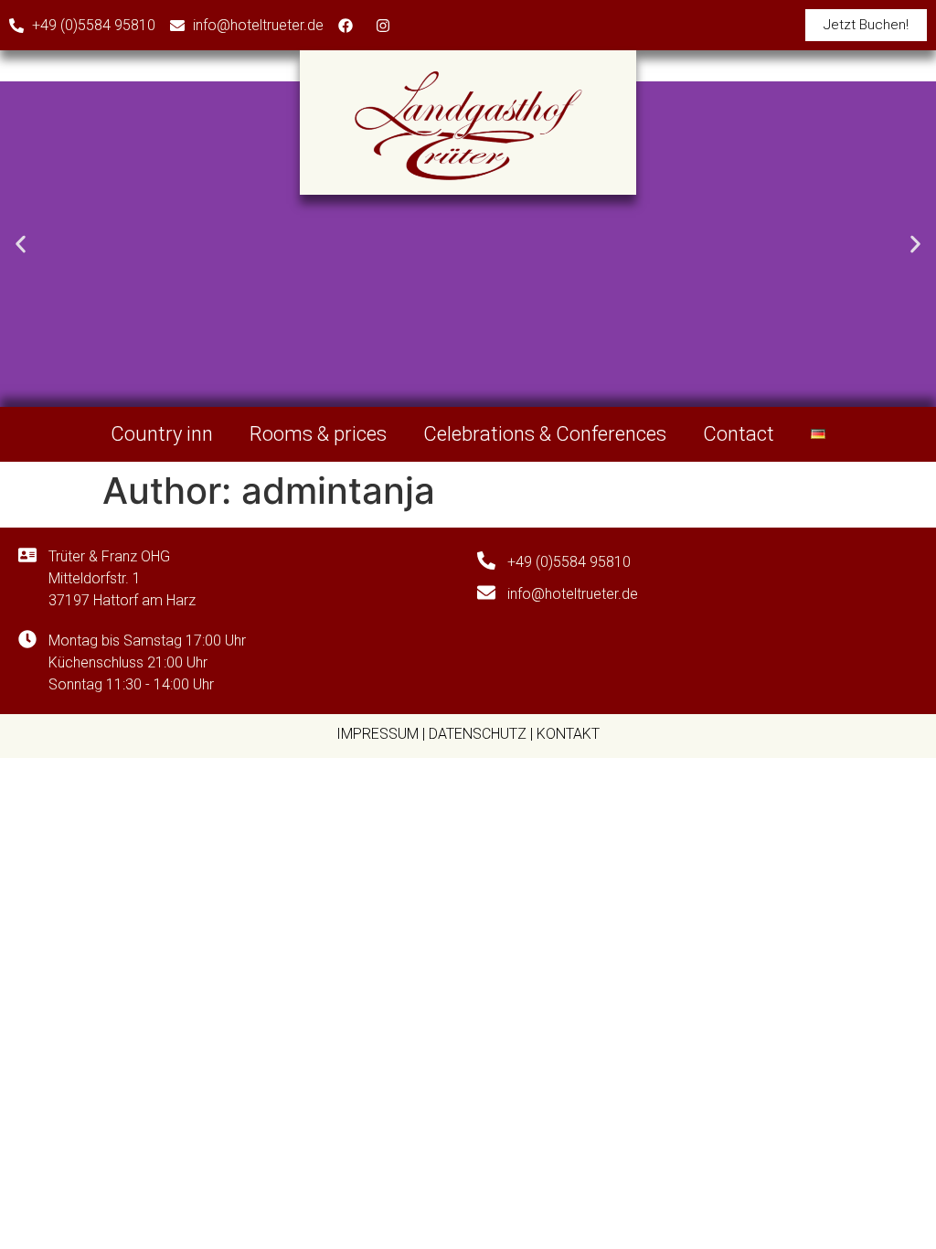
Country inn (162, 433)
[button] (20, 243)
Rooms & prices (318, 433)
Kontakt (568, 733)
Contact (738, 433)
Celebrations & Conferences (544, 433)
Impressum (377, 733)
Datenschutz (477, 733)
